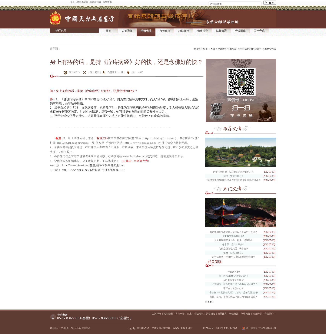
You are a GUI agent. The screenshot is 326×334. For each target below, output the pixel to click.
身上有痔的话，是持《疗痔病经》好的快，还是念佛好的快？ (126, 62)
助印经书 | (169, 313)
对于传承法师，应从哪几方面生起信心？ (233, 172)
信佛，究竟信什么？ (233, 176)
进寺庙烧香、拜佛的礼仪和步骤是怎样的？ (233, 257)
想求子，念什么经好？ (233, 244)
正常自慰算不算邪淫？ (233, 236)
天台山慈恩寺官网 (79, 2)
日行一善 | (181, 313)
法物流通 (221, 30)
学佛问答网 (95, 2)
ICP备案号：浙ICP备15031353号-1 (220, 328)
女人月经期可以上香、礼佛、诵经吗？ (233, 240)
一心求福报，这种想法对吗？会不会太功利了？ (233, 284)
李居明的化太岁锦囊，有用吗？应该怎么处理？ (233, 232)
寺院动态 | (200, 313)
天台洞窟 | (212, 313)
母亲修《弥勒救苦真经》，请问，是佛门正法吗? (233, 292)
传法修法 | (235, 313)
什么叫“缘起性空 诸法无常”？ (233, 276)
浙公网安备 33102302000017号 (261, 328)
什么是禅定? (234, 271)
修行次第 (60, 30)
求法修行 (183, 30)
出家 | (190, 313)
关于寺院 (259, 30)
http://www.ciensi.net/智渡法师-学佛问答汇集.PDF (93, 170)
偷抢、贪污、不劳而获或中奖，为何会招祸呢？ (233, 296)
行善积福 (165, 30)
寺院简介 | (270, 313)
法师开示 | (258, 313)
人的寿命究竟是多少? (233, 280)
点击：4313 (137, 72)
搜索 (269, 3)
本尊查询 (107, 2)
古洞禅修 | (158, 313)
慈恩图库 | (223, 313)
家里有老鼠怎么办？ (233, 288)
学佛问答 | (247, 313)
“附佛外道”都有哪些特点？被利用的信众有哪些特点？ (234, 180)
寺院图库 (240, 30)
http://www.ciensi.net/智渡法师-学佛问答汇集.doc (93, 165)
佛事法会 (202, 30)
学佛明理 (146, 30)
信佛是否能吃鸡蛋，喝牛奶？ (233, 248)
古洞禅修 (127, 30)
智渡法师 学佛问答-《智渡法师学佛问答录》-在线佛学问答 (247, 48)
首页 (108, 30)
